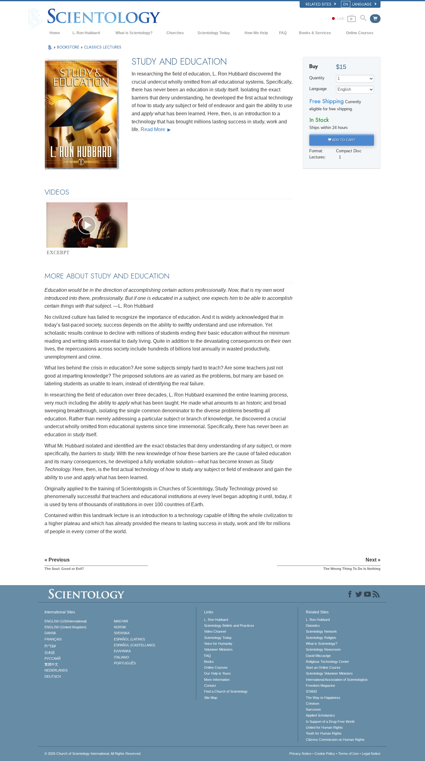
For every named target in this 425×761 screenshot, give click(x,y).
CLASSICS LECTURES (102, 47)
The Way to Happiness (323, 697)
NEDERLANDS (56, 670)
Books (209, 661)
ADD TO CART (343, 140)
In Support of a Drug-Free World (330, 721)
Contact (210, 685)
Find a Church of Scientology (226, 691)
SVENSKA (121, 633)
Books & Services (315, 33)
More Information (217, 679)
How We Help (256, 33)
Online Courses (359, 33)
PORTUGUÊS (125, 663)
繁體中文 (51, 664)
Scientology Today (214, 33)
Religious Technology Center (327, 661)
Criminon (312, 703)
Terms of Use (348, 753)
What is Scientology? (133, 33)
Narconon (313, 709)
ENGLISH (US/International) (65, 621)
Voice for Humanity (218, 643)
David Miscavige (318, 656)
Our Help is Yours (217, 673)
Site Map (210, 697)
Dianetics (313, 625)
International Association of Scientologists (337, 679)
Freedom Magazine (320, 685)
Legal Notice (371, 753)
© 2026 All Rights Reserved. (92, 753)
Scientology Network (321, 631)
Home (54, 33)
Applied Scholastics (320, 715)
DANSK (50, 633)
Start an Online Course (323, 667)
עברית (50, 645)
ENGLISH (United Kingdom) (65, 627)
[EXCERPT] (86, 225)
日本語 (49, 652)
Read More (153, 129)
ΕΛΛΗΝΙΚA (122, 651)
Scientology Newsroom (323, 649)
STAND (311, 691)
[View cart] (375, 18)
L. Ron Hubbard (86, 33)
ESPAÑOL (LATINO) (129, 639)
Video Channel (215, 631)
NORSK (120, 627)
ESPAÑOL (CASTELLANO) (134, 645)
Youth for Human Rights (324, 733)
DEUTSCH (52, 676)
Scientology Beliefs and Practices (229, 625)
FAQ (283, 33)
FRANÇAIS (53, 639)
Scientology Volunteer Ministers (329, 673)
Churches (175, 33)
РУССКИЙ (52, 658)
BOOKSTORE (69, 47)
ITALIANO (121, 657)
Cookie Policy (325, 753)
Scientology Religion (321, 638)
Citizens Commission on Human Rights (335, 739)
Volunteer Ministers (218, 649)
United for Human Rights (324, 727)
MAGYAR (121, 621)
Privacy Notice (300, 753)
